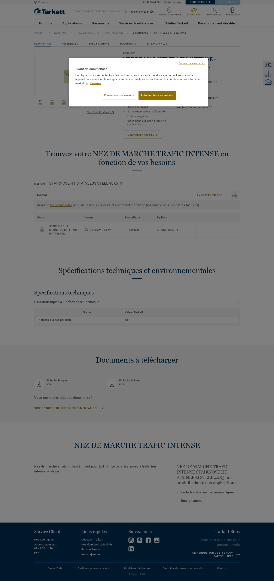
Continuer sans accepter (192, 63)
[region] (138, 82)
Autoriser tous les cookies (157, 95)
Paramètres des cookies (119, 95)
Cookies (95, 83)
